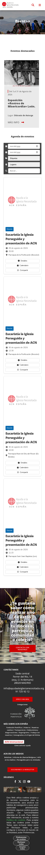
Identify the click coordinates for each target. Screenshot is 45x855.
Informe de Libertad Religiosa (24, 757)
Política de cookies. (16, 820)
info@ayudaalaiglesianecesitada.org (24, 688)
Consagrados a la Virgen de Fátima (26, 735)
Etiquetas (13, 158)
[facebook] (15, 781)
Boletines (8, 757)
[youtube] (28, 781)
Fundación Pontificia (14, 727)
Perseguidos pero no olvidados (28, 760)
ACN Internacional (14, 742)
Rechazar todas (21, 843)
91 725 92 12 (22, 691)
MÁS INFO (13, 122)
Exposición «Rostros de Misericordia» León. (21, 103)
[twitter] (19, 781)
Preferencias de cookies (21, 838)
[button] (33, 5)
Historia (27, 727)
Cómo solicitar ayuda (22, 745)
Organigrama (24, 732)
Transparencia (20, 730)
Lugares (13, 164)
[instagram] (24, 781)
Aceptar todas (22, 848)
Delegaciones (22, 704)
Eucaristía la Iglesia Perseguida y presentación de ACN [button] (21, 239)
